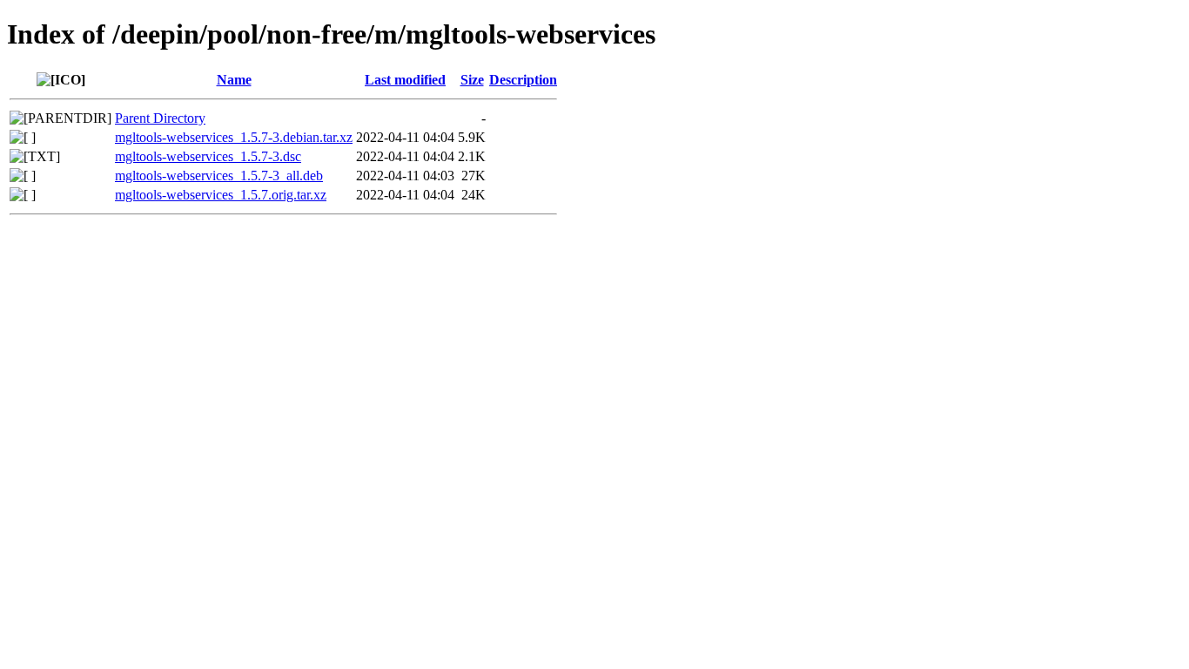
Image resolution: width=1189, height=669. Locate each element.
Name (234, 79)
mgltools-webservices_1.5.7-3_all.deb (219, 175)
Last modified (405, 79)
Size (472, 79)
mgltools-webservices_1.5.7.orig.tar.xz (220, 194)
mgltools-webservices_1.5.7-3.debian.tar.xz (234, 137)
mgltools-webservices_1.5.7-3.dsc (208, 156)
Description (523, 79)
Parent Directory (160, 118)
